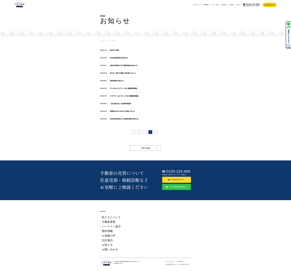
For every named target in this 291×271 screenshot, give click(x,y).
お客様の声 (224, 4)
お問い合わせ (270, 5)
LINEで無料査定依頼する (178, 187)
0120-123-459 (178, 171)
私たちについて (197, 4)
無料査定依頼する (177, 180)
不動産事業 (206, 4)
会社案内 (231, 4)
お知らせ (238, 4)
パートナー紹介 (215, 4)
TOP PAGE (146, 148)
